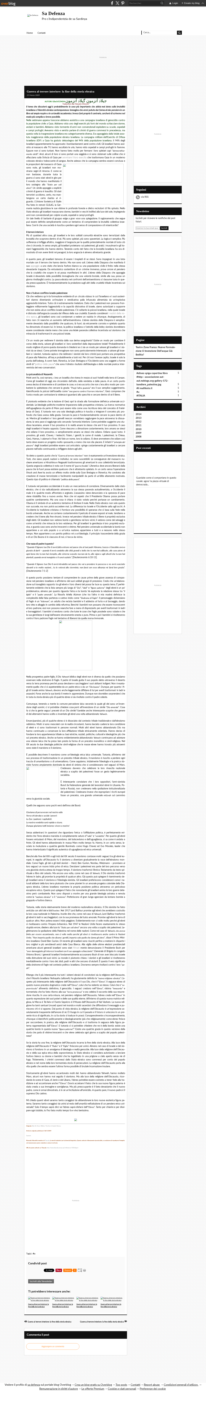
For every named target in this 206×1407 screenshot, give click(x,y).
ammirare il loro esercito (74, 158)
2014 (138, 414)
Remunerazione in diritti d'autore (58, 1388)
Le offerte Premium (92, 1388)
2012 (138, 421)
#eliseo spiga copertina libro (152, 373)
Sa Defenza (53, 13)
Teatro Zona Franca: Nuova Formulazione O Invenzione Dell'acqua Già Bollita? (156, 351)
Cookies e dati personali (122, 1388)
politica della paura (44, 364)
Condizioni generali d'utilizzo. (181, 1384)
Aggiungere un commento (53, 1346)
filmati (76, 948)
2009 (138, 433)
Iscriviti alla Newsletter (41, 1281)
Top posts (121, 1384)
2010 (138, 429)
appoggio (35, 266)
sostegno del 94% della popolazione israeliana (88, 141)
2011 (138, 425)
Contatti (41, 33)
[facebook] (112, 3)
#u (34, 1254)
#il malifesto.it (144, 388)
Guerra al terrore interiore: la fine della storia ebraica (60, 91)
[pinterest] (123, 3)
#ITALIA (140, 396)
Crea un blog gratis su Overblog (93, 1384)
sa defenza (34, 1384)
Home (30, 33)
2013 (138, 418)
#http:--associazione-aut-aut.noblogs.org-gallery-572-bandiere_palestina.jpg (152, 381)
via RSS (145, 197)
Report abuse (152, 1384)
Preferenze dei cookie (153, 1388)
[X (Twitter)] (117, 3)
